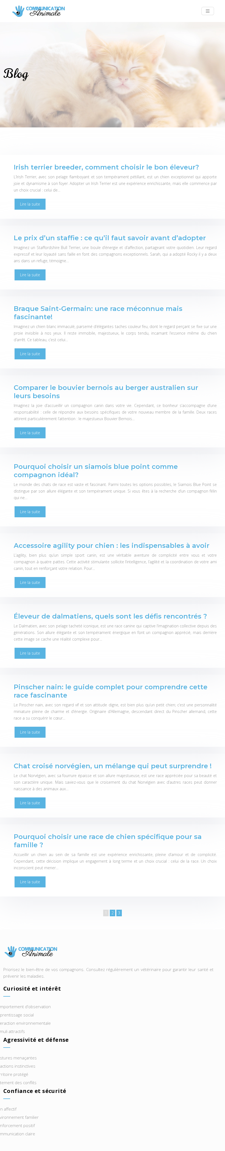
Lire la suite (30, 204)
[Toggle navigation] (207, 11)
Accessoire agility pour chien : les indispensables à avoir (111, 545)
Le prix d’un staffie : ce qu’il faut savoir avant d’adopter (110, 238)
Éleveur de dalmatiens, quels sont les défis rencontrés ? (110, 616)
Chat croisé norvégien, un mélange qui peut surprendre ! (113, 766)
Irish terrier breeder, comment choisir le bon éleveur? (106, 167)
